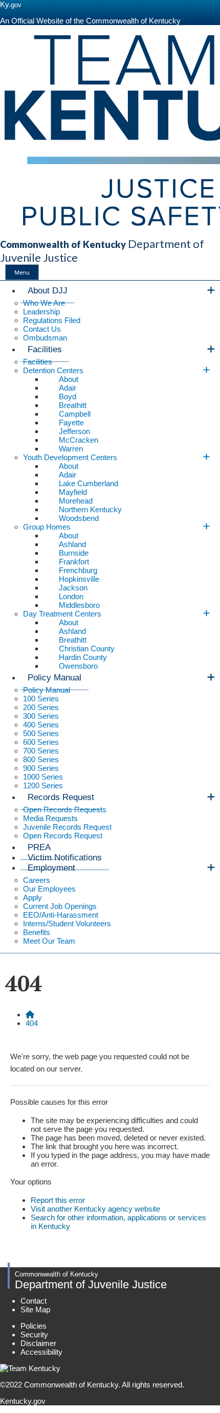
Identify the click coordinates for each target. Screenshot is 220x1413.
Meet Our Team (49, 941)
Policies (33, 1325)
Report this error (58, 1200)
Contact (33, 1300)
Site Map (35, 1309)
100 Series (41, 698)
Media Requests (50, 818)
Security (34, 1334)
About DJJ (48, 290)
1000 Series (43, 776)
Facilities (45, 349)
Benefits (36, 932)
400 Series (41, 724)
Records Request (61, 797)
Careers (36, 880)
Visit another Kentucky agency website (95, 1208)
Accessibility (41, 1352)
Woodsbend (79, 518)
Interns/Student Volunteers (67, 923)
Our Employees (49, 888)
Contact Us (42, 329)
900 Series (41, 768)
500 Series (41, 733)
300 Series (41, 716)
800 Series (41, 759)
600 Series (41, 742)
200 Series (41, 707)
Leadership (41, 311)
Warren (71, 448)
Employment (51, 868)
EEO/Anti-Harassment (60, 914)
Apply (32, 897)
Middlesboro (79, 605)
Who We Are (44, 303)
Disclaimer (38, 1343)
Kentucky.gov (23, 1401)
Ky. (10, 4)
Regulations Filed (51, 320)
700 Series (41, 750)
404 (32, 1023)
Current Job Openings (60, 906)
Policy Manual (54, 677)
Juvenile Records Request (67, 827)
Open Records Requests (64, 809)
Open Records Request (62, 835)
